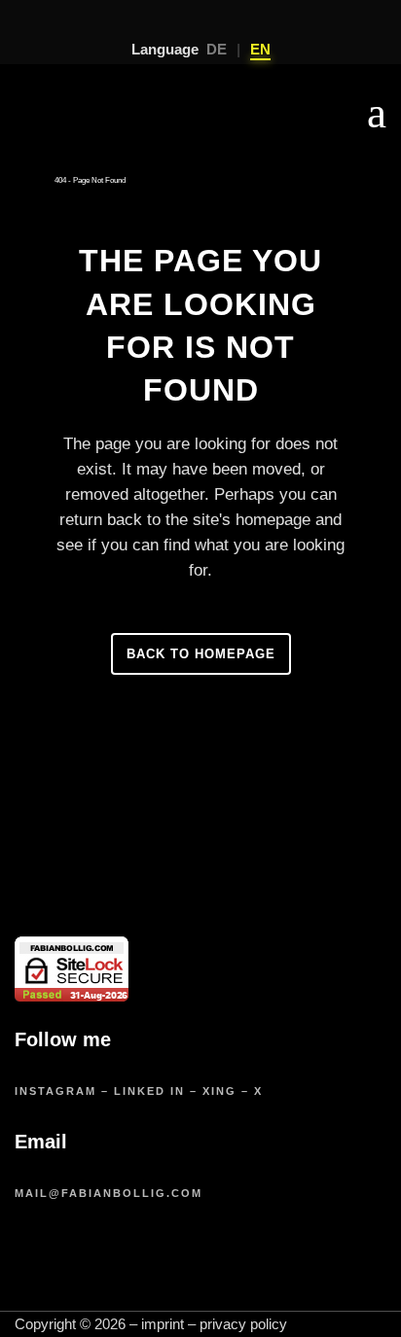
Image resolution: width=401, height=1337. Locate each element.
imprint (162, 1324)
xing (219, 1091)
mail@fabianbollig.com (108, 1193)
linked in (149, 1091)
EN (260, 49)
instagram (55, 1091)
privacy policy (243, 1324)
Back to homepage (201, 654)
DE (216, 49)
